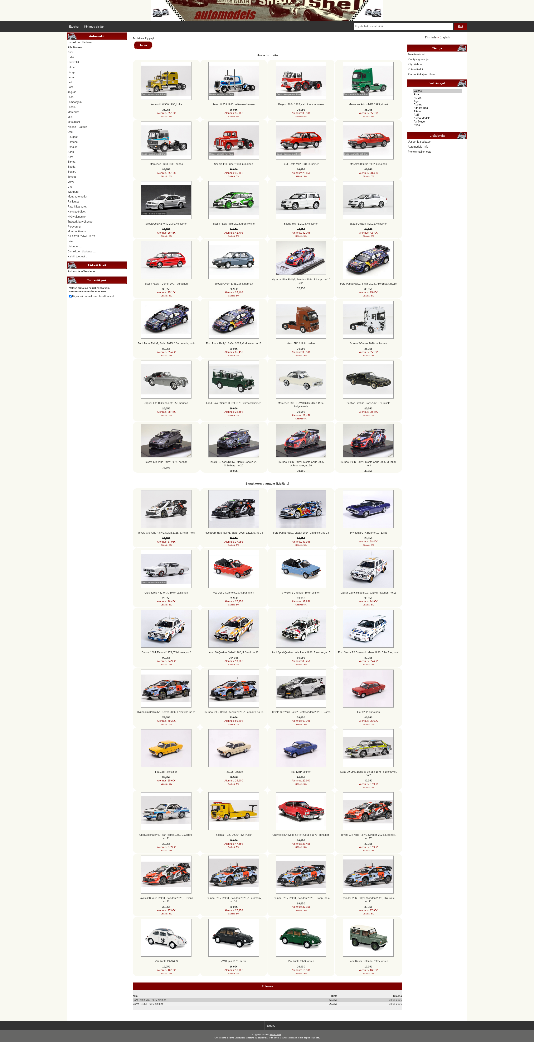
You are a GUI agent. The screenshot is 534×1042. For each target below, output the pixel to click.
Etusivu (74, 26)
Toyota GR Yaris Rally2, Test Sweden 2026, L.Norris (301, 712)
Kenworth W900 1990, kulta (166, 104)
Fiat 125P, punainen (368, 712)
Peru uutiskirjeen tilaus (421, 74)
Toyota (72, 176)
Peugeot (73, 136)
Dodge (71, 72)
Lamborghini (75, 102)
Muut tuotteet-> (77, 231)
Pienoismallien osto (419, 151)
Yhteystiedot (415, 69)
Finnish (430, 37)
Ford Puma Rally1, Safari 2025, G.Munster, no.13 (233, 343)
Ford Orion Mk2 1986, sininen (149, 1000)
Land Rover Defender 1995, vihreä (368, 961)
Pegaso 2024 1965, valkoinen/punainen (301, 104)
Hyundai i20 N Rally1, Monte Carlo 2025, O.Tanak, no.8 (368, 464)
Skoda (71, 166)
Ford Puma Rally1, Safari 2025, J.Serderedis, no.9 (166, 343)
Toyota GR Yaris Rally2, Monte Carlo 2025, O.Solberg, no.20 (233, 464)
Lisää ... (282, 483)
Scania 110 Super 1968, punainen (233, 164)
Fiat (70, 82)
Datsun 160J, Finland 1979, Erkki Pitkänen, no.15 (368, 592)
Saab (71, 151)
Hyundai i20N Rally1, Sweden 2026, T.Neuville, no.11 (368, 900)
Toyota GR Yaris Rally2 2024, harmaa (166, 462)
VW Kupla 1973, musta (234, 961)
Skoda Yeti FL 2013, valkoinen (301, 223)
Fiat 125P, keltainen (166, 771)
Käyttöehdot (415, 64)
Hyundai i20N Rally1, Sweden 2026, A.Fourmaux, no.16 (234, 900)
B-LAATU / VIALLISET (81, 236)
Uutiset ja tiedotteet (419, 141)
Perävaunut (74, 226)
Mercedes (73, 112)
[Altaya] (437, 111)
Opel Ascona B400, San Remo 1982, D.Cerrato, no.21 (166, 836)
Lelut (70, 241)
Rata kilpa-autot (77, 206)
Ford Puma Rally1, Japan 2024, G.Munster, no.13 (301, 532)
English (445, 37)
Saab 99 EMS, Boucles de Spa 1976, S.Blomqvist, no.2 (368, 773)
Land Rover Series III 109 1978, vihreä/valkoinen (233, 403)
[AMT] (437, 114)
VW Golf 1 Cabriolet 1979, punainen (233, 592)
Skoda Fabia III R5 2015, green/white (234, 223)
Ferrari (71, 77)
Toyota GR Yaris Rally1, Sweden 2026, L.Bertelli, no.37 (368, 836)
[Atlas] (437, 125)
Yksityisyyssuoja (418, 59)
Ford (70, 87)
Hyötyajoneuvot (77, 216)
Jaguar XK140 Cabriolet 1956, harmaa (166, 403)
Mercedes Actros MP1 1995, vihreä (368, 104)
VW (70, 186)
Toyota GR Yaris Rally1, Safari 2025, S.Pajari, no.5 (166, 532)
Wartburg (73, 191)
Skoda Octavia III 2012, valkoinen (368, 223)
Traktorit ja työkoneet (80, 221)
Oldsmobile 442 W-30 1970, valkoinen (166, 592)
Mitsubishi (74, 121)
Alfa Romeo (75, 47)
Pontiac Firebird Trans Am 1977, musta (368, 403)
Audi (70, 52)
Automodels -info (418, 146)
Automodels (275, 1034)
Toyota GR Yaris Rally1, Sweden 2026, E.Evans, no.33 (166, 900)
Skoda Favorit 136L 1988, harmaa (233, 283)
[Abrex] (437, 94)
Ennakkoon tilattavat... (81, 42)
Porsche (73, 141)
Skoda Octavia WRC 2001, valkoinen (166, 223)
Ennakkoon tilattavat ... (82, 251)
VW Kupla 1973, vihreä (301, 961)
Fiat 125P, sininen (301, 771)
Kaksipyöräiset (77, 211)
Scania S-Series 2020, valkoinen (368, 343)
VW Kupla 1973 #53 (166, 961)
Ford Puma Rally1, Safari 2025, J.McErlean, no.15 (368, 283)
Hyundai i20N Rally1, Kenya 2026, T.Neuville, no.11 (166, 712)
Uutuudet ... (75, 246)
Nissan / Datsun (77, 126)
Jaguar (72, 92)
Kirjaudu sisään (94, 26)
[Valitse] (437, 91)
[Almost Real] (437, 108)
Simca (71, 161)
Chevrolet (73, 62)
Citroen (72, 67)
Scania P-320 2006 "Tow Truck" (234, 834)
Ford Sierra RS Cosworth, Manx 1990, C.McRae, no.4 (368, 652)
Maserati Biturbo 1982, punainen (368, 164)
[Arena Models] (437, 118)
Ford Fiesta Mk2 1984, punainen (301, 164)
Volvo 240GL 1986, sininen (148, 1004)
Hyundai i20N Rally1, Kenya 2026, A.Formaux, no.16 (233, 712)
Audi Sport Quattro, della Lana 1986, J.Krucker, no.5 (301, 652)
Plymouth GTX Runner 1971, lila (368, 532)
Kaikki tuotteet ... (78, 256)
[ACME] (437, 98)
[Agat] (437, 101)
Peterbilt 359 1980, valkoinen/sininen (234, 104)
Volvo (71, 181)
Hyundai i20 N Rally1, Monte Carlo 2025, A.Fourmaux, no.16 (301, 464)
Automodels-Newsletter (82, 271)
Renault (72, 146)
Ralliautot (73, 201)
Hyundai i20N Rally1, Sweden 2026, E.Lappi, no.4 (301, 898)
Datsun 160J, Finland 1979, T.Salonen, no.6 (166, 652)
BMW (71, 57)
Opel (70, 131)
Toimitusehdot (416, 54)
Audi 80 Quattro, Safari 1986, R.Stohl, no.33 (233, 652)
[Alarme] (437, 104)
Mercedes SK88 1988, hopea (166, 164)
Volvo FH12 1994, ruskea (301, 343)
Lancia (72, 107)
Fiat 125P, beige (233, 771)
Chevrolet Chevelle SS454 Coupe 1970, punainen (301, 834)
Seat (70, 156)
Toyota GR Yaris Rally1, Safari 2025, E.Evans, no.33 (233, 532)
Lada (70, 97)
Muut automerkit (77, 196)
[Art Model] (437, 121)
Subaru (72, 171)
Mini (70, 117)
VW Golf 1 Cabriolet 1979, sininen (301, 592)
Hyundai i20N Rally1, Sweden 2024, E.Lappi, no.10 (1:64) (301, 281)
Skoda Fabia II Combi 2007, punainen (166, 283)
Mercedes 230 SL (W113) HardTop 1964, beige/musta (301, 405)
